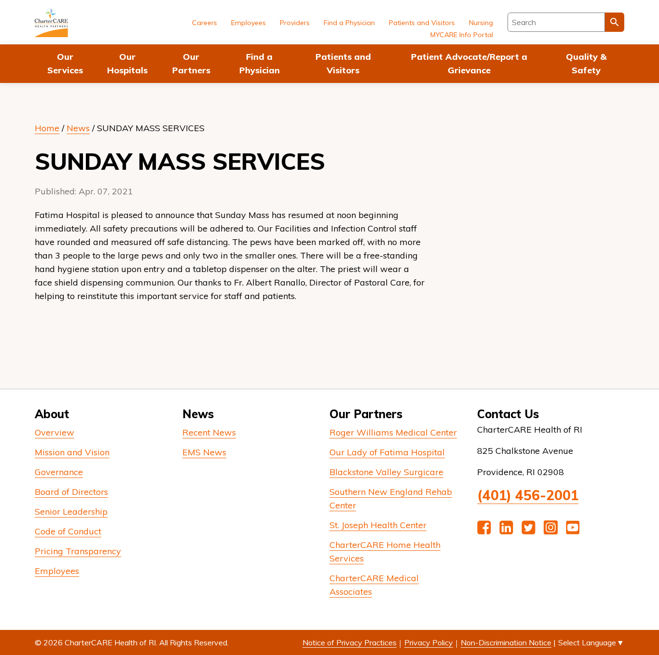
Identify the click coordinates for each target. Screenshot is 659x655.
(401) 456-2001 (527, 495)
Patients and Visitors (343, 63)
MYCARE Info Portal (461, 34)
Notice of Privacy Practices (349, 642)
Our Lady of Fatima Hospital (387, 452)
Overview (54, 432)
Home (47, 128)
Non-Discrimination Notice (506, 642)
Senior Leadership (71, 511)
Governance (59, 472)
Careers (204, 22)
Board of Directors (71, 491)
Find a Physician (259, 63)
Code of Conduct (68, 531)
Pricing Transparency (78, 551)
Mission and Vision (72, 452)
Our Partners (191, 63)
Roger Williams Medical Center (393, 432)
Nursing (481, 22)
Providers (295, 22)
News (78, 128)
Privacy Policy (428, 642)
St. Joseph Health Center (378, 525)
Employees (248, 22)
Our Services (65, 63)
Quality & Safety (586, 63)
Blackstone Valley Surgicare (386, 472)
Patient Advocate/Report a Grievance (469, 63)
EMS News (204, 452)
